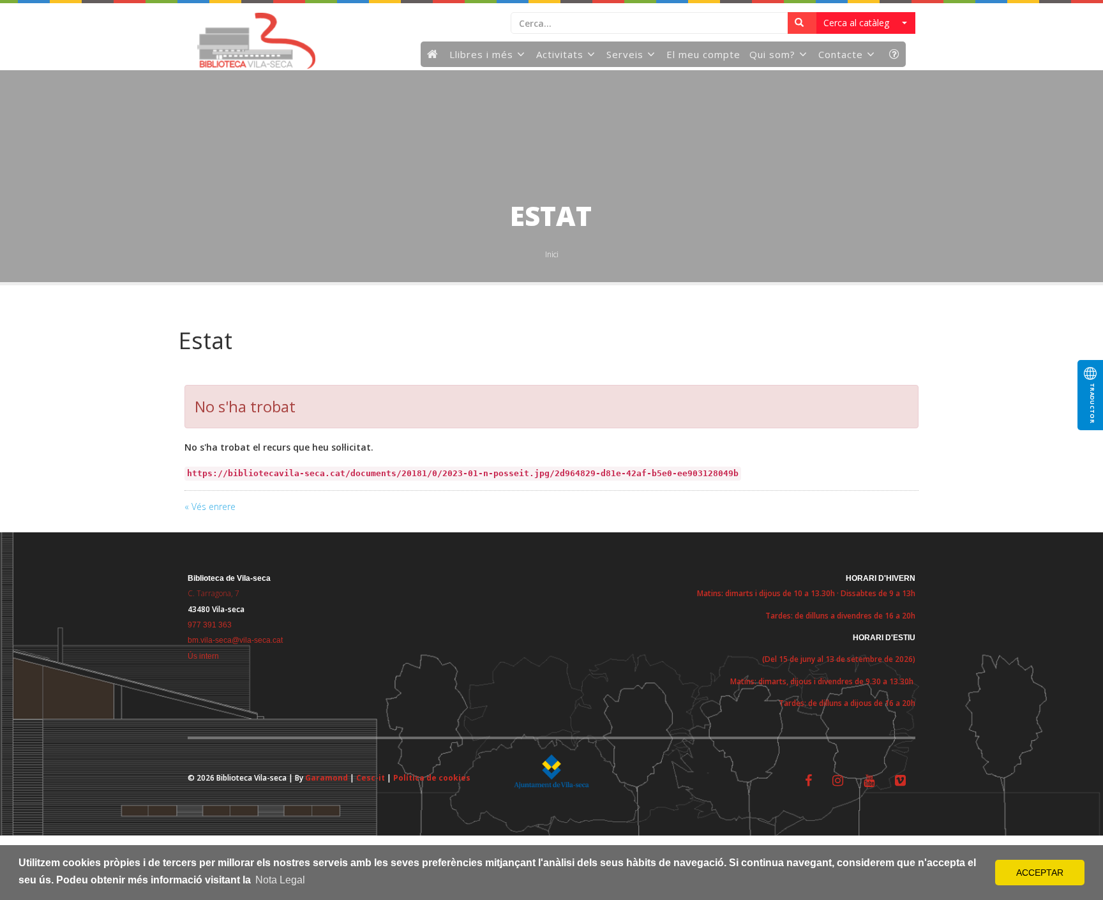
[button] (865, 23)
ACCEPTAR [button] (1039, 872)
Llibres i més (481, 54)
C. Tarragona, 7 (213, 593)
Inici (552, 254)
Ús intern (203, 656)
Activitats (559, 54)
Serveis (624, 54)
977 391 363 (210, 624)
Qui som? (772, 54)
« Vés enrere (210, 506)
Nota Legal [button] (280, 879)
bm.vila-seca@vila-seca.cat (235, 640)
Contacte (840, 54)
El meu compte (703, 54)
